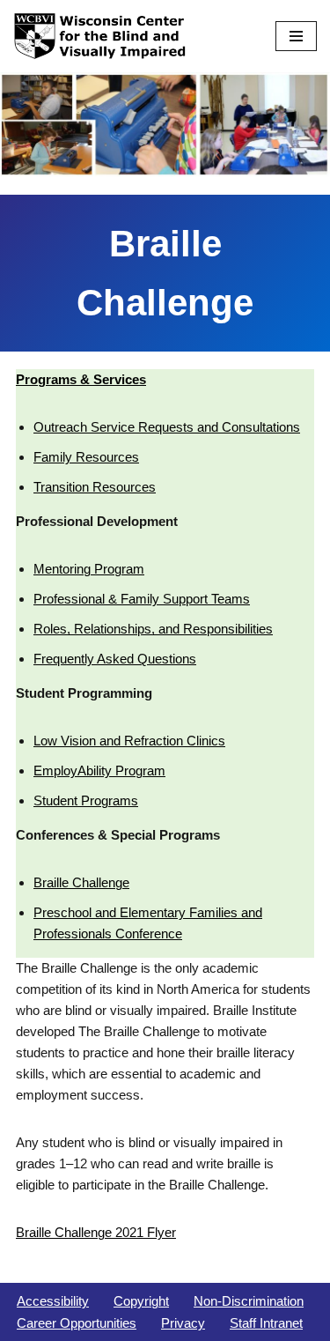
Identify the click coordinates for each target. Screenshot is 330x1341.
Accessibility (53, 1300)
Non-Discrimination (249, 1300)
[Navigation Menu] (296, 36)
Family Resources (86, 456)
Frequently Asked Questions (114, 658)
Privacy (183, 1322)
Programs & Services (81, 379)
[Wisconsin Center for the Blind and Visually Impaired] (101, 36)
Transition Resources (94, 486)
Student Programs (85, 800)
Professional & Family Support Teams (141, 598)
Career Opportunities (76, 1322)
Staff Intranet (266, 1322)
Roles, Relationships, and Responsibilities (153, 628)
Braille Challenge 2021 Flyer (96, 1232)
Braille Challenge (81, 882)
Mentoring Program (88, 568)
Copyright (141, 1300)
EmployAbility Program (99, 770)
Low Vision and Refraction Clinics (129, 740)
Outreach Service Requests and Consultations (166, 426)
